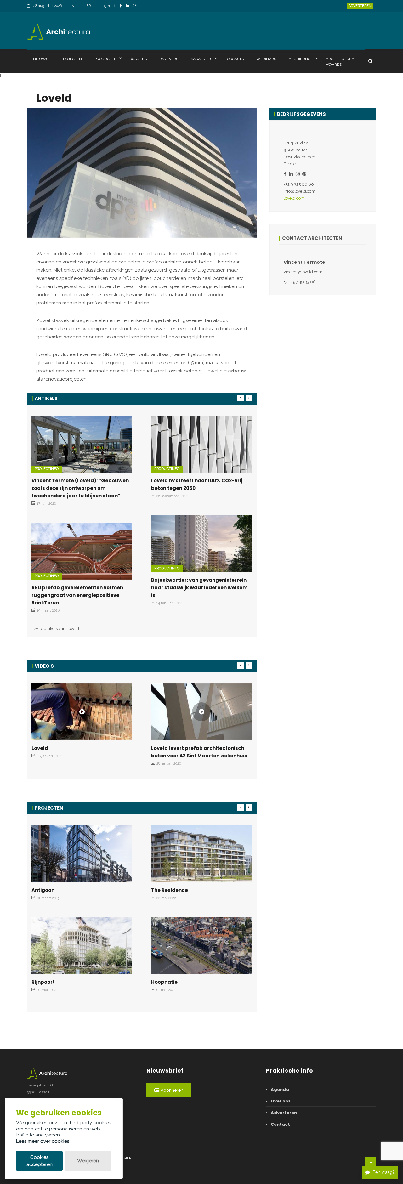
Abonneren (171, 1090)
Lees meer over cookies (42, 1141)
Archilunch (301, 59)
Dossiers (138, 59)
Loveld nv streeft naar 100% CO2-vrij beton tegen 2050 (196, 484)
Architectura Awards (340, 62)
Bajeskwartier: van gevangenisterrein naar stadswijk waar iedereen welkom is (199, 587)
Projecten (71, 59)
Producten (105, 59)
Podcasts (234, 59)
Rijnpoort (43, 982)
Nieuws (40, 59)
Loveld (39, 748)
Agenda (280, 1089)
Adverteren (360, 6)
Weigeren (88, 1161)
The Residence (169, 890)
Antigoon (42, 890)
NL (74, 6)
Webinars (266, 59)
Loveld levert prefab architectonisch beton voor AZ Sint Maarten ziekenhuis (199, 752)
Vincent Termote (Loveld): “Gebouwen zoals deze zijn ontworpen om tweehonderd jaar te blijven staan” (80, 488)
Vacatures (201, 59)
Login (105, 6)
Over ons (281, 1101)
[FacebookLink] (122, 6)
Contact (280, 1124)
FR (88, 6)
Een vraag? (384, 1172)
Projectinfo (47, 469)
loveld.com (294, 198)
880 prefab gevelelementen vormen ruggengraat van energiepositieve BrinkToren (77, 595)
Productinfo (166, 469)
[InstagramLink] (136, 6)
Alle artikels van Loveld (57, 628)
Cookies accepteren (39, 1160)
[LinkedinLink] (129, 6)
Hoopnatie (164, 982)
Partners (168, 59)
